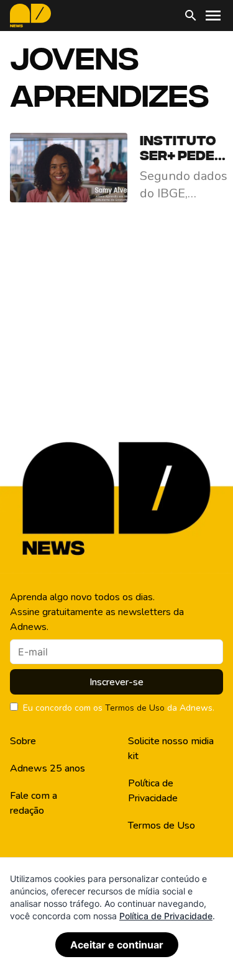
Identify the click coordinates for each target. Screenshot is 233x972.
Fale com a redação (33, 803)
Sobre (23, 741)
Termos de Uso (135, 708)
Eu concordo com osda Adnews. (118, 708)
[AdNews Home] (30, 15)
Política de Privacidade (153, 790)
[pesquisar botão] (190, 15)
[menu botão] (213, 15)
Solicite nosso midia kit (171, 748)
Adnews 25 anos (47, 768)
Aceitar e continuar (116, 944)
